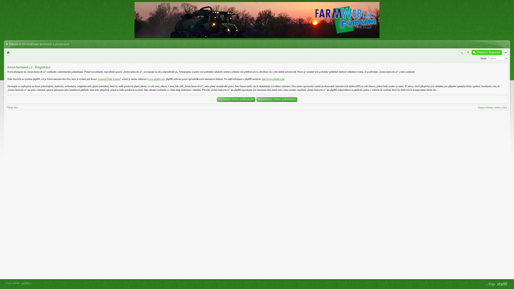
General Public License (109, 79)
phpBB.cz (26, 283)
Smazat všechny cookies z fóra (492, 107)
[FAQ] (468, 52)
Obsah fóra (12, 107)
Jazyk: (484, 58)
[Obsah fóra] (8, 52)
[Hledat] (461, 52)
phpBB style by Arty (490, 284)
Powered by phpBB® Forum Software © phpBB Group (502, 284)
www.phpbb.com (156, 79)
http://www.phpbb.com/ (273, 79)
